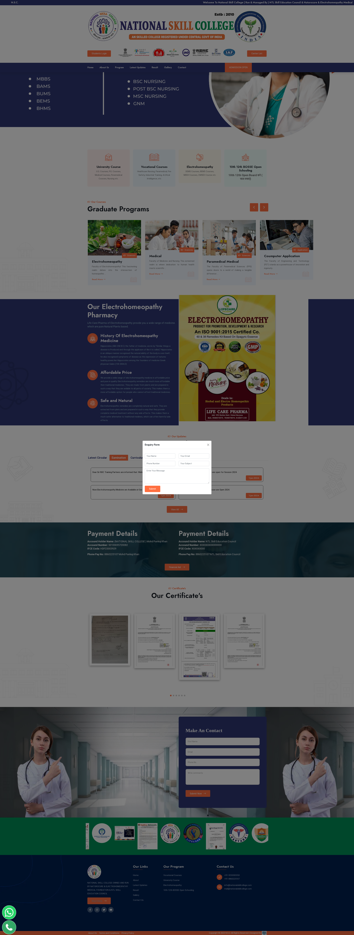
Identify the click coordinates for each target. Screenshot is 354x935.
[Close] (208, 445)
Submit (152, 489)
